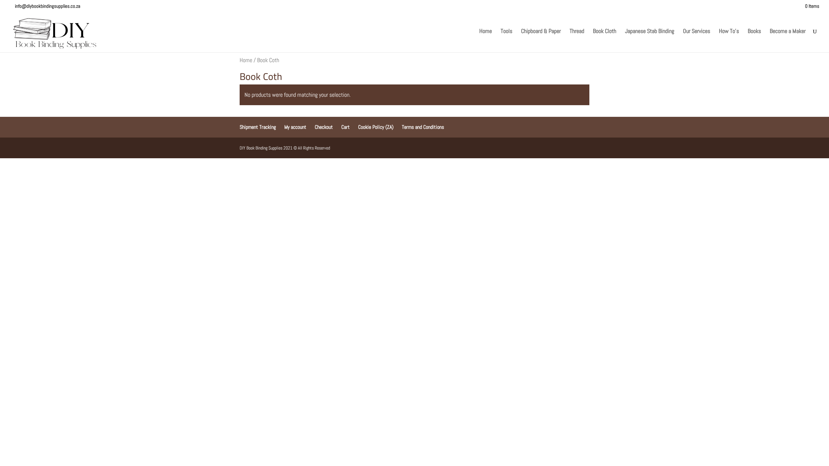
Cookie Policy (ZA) (375, 127)
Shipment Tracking (258, 127)
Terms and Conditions (423, 127)
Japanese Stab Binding (649, 32)
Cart (345, 127)
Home (485, 32)
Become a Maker (788, 32)
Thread (577, 32)
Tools (506, 32)
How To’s (729, 32)
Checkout (324, 127)
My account (295, 127)
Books (754, 32)
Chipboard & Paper (541, 32)
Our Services (696, 32)
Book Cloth (604, 32)
